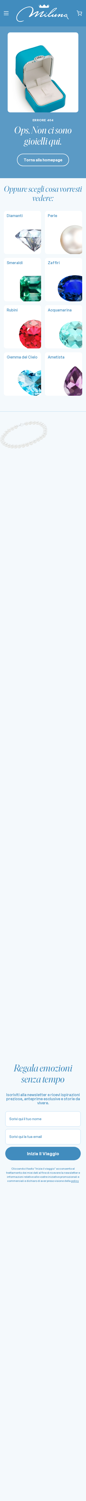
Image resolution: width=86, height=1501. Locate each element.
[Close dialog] (81, 729)
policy (36, 770)
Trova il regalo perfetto (22, 758)
